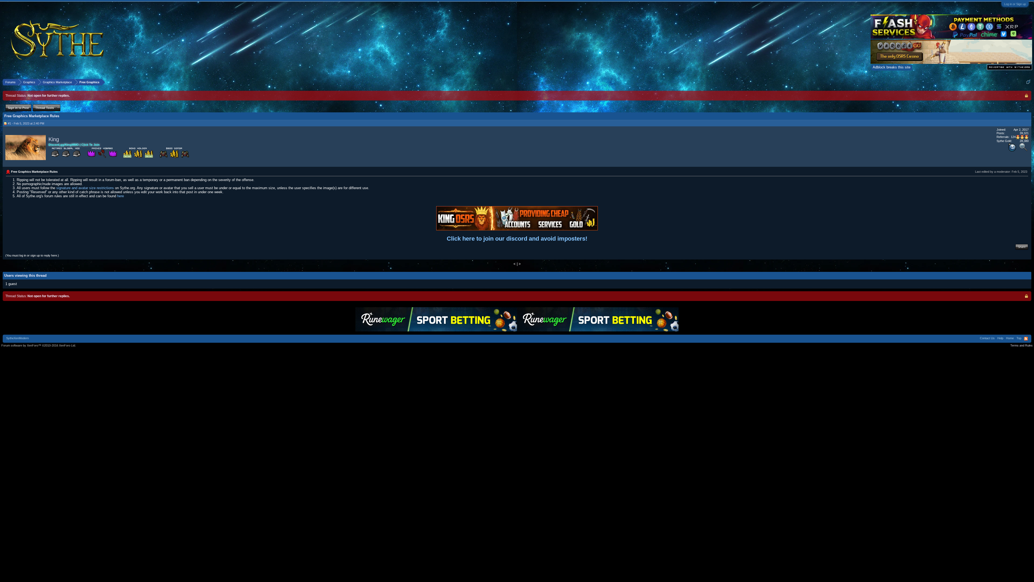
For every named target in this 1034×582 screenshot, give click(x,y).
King (53, 139)
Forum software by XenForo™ (38, 345)
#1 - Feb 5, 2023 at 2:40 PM (26, 123)
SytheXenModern (17, 338)
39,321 (1024, 133)
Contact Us (987, 338)
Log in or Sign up (1015, 4)
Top (1018, 338)
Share (1022, 246)
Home (1010, 338)
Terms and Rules (1021, 345)
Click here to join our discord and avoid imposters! (517, 238)
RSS (1026, 339)
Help (1000, 338)
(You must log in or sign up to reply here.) (32, 255)
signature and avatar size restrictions (85, 188)
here (120, 196)
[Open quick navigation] (1028, 82)
